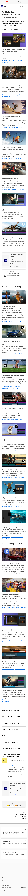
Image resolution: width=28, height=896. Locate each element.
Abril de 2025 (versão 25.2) (9, 736)
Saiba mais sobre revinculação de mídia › (12, 450)
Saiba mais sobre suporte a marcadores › (12, 506)
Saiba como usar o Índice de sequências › (12, 419)
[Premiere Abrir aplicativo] (26, 6)
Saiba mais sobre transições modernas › (12, 127)
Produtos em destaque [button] (6, 880)
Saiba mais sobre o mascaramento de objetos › (13, 189)
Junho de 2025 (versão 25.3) (10, 729)
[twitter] (7, 887)
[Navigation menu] (2, 2)
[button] (19, 2)
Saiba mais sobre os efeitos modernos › (11, 158)
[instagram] (5, 887)
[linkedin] (10, 887)
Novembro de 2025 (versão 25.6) (11, 710)
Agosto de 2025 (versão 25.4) (10, 723)
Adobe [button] (3, 877)
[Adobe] (7, 2)
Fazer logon (23, 1)
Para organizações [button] (6, 871)
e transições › (19, 321)
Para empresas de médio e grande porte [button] (10, 868)
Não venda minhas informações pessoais (9, 893)
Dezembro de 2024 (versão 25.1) (11, 742)
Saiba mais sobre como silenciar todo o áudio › (13, 477)
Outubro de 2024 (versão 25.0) (11, 748)
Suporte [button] (3, 874)
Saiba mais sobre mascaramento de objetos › (13, 575)
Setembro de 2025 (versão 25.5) (11, 717)
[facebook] (3, 887)
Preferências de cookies (12, 891)
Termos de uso (4, 891)
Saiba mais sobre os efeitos (8, 321)
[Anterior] (8, 817)
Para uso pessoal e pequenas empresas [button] (10, 865)
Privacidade (21, 890)
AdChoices (19, 893)
